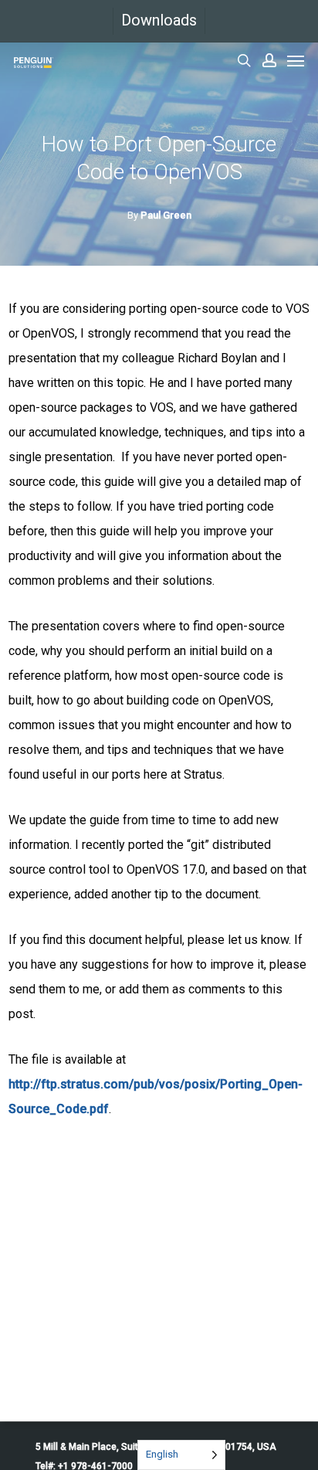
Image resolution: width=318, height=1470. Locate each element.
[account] (269, 60)
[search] (244, 60)
